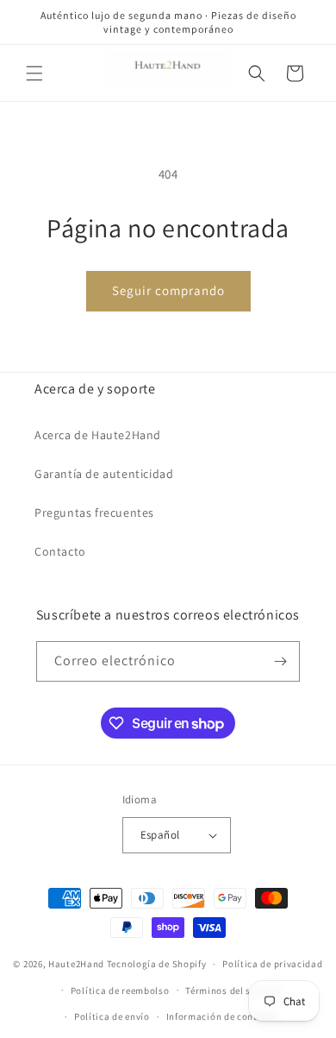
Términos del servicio (233, 991)
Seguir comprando (168, 290)
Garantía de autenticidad (103, 473)
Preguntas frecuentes (94, 512)
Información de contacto (222, 1016)
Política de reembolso (120, 991)
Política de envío (112, 1016)
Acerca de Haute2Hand (97, 435)
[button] (34, 73)
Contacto (60, 551)
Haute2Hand (76, 964)
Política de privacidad (272, 964)
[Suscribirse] (280, 661)
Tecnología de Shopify (157, 964)
